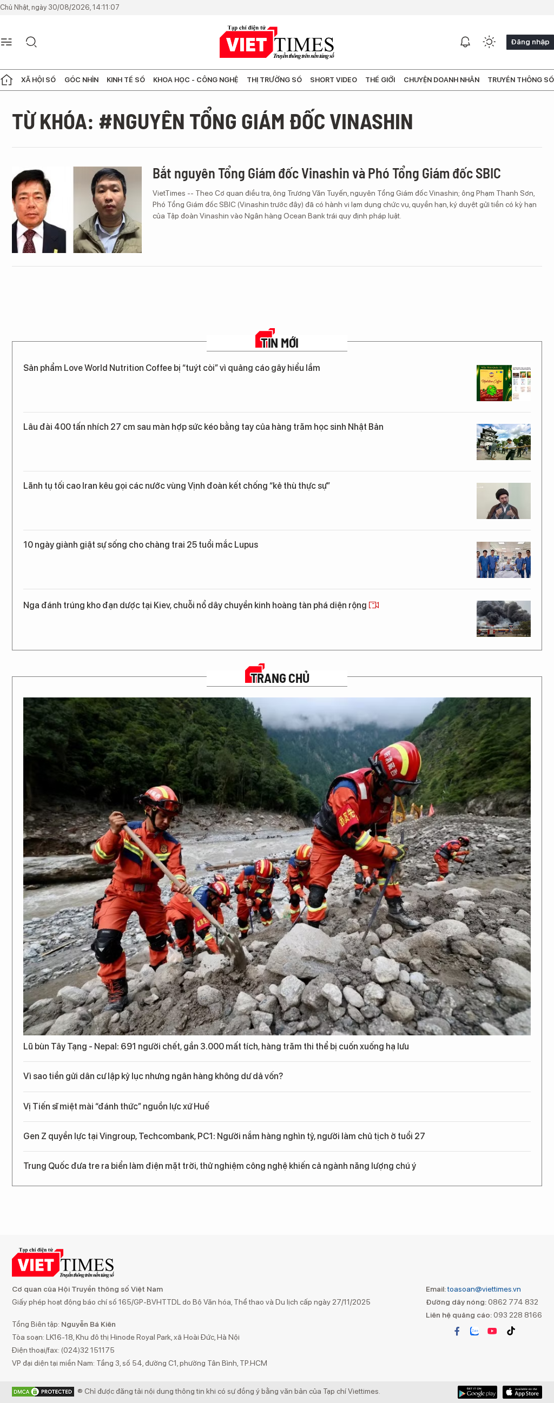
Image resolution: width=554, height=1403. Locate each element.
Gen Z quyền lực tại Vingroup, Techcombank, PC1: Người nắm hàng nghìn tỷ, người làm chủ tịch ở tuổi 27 (224, 1136)
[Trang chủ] (6, 80)
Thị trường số (274, 80)
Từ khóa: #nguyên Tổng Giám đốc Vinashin (212, 121)
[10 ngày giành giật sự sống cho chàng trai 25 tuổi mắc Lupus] (504, 560)
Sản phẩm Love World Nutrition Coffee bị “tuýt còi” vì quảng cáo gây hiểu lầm (171, 368)
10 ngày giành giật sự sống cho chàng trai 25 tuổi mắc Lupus (140, 545)
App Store (477, 1392)
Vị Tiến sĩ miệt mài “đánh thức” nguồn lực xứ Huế (116, 1106)
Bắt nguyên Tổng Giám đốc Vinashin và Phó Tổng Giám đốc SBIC (327, 172)
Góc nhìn (81, 80)
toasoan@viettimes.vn (483, 1289)
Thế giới (380, 80)
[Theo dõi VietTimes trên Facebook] (457, 1331)
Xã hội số (38, 80)
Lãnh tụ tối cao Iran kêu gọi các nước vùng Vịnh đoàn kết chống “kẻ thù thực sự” (176, 486)
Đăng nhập (530, 41)
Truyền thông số (520, 80)
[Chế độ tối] (489, 42)
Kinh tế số (126, 80)
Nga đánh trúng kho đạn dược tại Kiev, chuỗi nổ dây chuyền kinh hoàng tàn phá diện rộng (195, 605)
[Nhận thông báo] (465, 42)
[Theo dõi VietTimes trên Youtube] (492, 1331)
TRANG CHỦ (279, 678)
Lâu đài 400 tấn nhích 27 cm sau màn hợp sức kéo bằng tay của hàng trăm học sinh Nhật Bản (203, 427)
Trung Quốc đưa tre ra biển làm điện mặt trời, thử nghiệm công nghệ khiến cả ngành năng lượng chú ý (219, 1166)
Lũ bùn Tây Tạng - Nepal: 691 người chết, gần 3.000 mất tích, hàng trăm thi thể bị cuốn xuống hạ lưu (216, 1046)
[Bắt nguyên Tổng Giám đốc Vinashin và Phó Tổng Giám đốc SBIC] (77, 210)
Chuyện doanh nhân (441, 80)
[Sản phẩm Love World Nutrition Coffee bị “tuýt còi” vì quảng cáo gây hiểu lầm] (504, 383)
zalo (474, 1331)
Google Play (522, 1392)
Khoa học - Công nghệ (195, 80)
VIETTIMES (277, 42)
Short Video (333, 80)
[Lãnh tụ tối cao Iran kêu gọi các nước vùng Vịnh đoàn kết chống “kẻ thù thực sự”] (504, 501)
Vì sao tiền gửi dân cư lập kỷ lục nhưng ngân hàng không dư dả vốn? (153, 1076)
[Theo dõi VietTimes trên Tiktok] (511, 1331)
